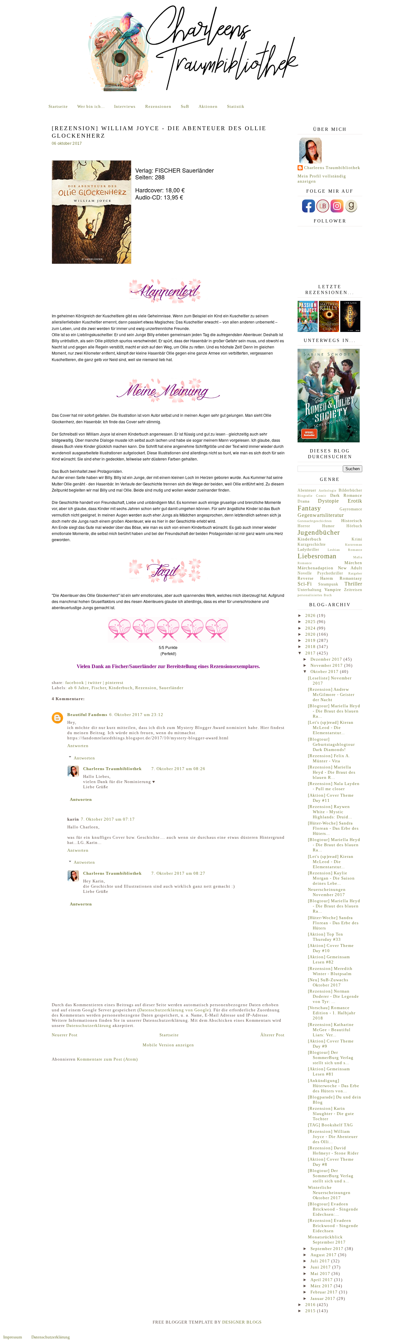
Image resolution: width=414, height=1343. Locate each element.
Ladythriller (308, 550)
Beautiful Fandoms (87, 714)
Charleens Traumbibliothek (112, 768)
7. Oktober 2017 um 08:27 (178, 873)
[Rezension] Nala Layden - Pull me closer (334, 786)
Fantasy (309, 508)
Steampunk (328, 584)
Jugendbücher (319, 532)
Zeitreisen (353, 590)
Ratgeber (355, 573)
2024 (311, 628)
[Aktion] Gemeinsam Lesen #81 (329, 1071)
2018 (311, 646)
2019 (311, 640)
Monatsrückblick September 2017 (327, 1240)
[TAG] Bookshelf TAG (330, 1124)
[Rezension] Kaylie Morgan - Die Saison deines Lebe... (331, 878)
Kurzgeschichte (312, 544)
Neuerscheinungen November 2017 (327, 892)
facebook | (76, 682)
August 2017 (324, 1254)
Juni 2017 (321, 1267)
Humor (328, 526)
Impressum (12, 1337)
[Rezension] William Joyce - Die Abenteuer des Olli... (333, 1136)
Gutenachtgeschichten (315, 521)
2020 (311, 634)
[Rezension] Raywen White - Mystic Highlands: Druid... (330, 811)
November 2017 (327, 665)
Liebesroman (317, 556)
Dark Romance (346, 495)
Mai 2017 (321, 1273)
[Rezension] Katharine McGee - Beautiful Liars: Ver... (331, 1029)
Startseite (58, 106)
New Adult (350, 567)
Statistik (236, 106)
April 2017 (322, 1279)
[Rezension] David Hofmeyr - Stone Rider (333, 1150)
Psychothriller (330, 573)
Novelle (305, 573)
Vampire (332, 589)
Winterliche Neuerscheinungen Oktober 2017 (329, 1192)
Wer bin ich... (91, 106)
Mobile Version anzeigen (168, 1044)
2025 (311, 621)
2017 (311, 653)
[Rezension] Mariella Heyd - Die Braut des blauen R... (331, 772)
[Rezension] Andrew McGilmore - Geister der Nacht (331, 694)
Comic (321, 495)
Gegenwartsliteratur (321, 515)
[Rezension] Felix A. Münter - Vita (329, 758)
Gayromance (351, 509)
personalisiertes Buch (315, 595)
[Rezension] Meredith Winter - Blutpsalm (330, 971)
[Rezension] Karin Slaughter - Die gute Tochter (331, 1113)
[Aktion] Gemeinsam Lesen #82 (329, 959)
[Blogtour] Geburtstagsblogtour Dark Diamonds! (331, 744)
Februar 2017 (324, 1292)
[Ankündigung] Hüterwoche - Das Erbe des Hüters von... (333, 1085)
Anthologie (327, 490)
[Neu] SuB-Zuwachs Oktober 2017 (328, 982)
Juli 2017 (320, 1260)
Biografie (305, 495)
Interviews (125, 106)
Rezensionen (158, 106)
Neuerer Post (65, 1034)
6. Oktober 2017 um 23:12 (136, 714)
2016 (311, 1304)
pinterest (114, 682)
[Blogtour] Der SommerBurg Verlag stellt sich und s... (331, 1057)
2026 (311, 615)
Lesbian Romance (345, 550)
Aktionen (208, 106)
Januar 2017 (323, 1298)
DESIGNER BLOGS (242, 1322)
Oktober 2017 (325, 671)
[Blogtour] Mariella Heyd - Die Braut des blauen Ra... (334, 711)
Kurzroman (353, 544)
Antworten (78, 745)
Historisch (351, 520)
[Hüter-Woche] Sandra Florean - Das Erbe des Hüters (333, 922)
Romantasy (351, 578)
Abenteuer (307, 490)
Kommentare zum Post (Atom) (107, 1059)
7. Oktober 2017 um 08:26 (178, 768)
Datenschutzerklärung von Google (174, 1009)
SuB (185, 106)
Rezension (146, 687)
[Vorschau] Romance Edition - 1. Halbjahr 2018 (331, 1012)
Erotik (355, 501)
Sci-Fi (305, 583)
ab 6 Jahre (78, 687)
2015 (311, 1310)
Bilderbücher (350, 490)
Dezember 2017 (326, 659)
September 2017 (327, 1248)
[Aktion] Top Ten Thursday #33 (325, 937)
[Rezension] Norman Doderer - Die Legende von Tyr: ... (333, 996)
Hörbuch (354, 526)
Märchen (353, 562)
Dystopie (328, 501)
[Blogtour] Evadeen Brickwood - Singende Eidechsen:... (333, 1209)
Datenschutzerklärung (88, 1025)
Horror (304, 526)
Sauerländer (171, 687)
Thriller (353, 583)
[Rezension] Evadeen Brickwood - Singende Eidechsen (333, 1225)
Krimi (357, 539)
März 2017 (322, 1285)
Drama (304, 501)
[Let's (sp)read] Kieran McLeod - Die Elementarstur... (331, 727)
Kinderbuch (121, 687)
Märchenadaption (315, 567)
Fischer (99, 687)
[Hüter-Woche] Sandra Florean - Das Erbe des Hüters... (333, 828)
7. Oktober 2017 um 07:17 (108, 819)
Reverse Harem (315, 578)
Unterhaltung (309, 590)
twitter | (96, 682)
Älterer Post (272, 1034)
